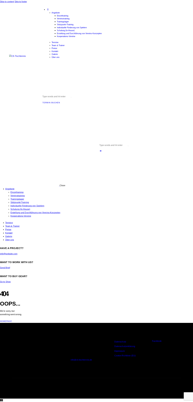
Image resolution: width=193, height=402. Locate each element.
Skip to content (7, 2)
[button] (100, 151)
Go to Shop (5, 282)
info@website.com (8, 254)
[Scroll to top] (1, 400)
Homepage (6, 321)
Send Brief (5, 268)
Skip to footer (21, 2)
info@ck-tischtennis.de (81, 360)
